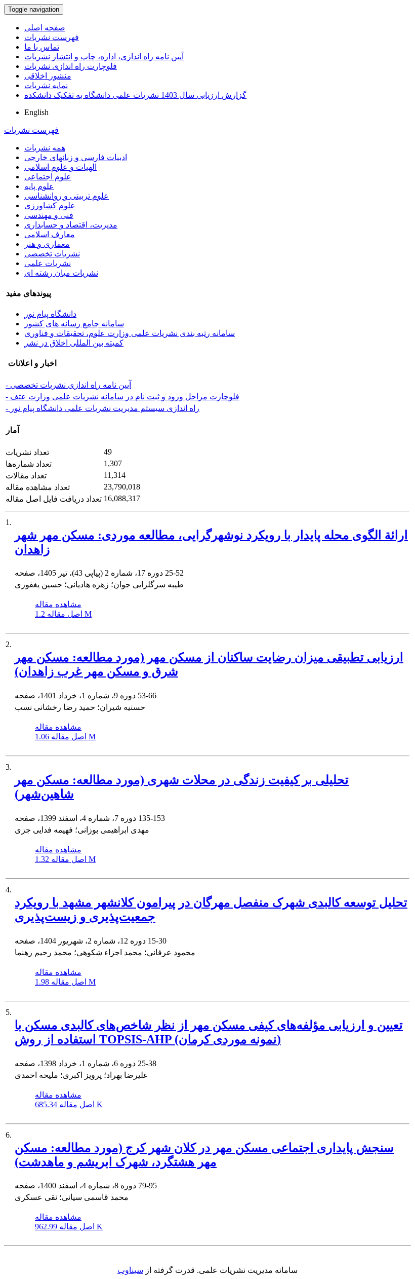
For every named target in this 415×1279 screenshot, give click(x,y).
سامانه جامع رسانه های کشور (74, 323)
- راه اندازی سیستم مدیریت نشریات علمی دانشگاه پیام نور (102, 408)
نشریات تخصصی (52, 253)
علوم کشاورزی (49, 205)
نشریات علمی (47, 263)
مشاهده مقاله (58, 604)
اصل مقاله (63, 614)
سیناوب (130, 1270)
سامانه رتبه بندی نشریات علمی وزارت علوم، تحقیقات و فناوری (129, 333)
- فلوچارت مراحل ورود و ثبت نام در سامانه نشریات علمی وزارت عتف (122, 396)
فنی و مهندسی (48, 215)
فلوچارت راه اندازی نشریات (70, 66)
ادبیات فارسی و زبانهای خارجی (75, 157)
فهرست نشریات (51, 37)
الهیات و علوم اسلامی (60, 167)
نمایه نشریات (46, 85)
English (36, 112)
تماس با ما (41, 47)
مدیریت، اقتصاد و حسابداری (70, 224)
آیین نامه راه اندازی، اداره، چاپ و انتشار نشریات (104, 56)
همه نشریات (44, 147)
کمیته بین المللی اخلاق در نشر (73, 342)
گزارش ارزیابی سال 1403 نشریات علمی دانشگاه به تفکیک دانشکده (135, 95)
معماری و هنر (47, 244)
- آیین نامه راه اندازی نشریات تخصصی (68, 385)
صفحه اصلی (44, 27)
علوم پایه (39, 186)
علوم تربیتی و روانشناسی (66, 196)
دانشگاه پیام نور (50, 314)
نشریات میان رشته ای (61, 273)
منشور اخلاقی (47, 75)
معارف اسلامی (49, 234)
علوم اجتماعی (47, 176)
